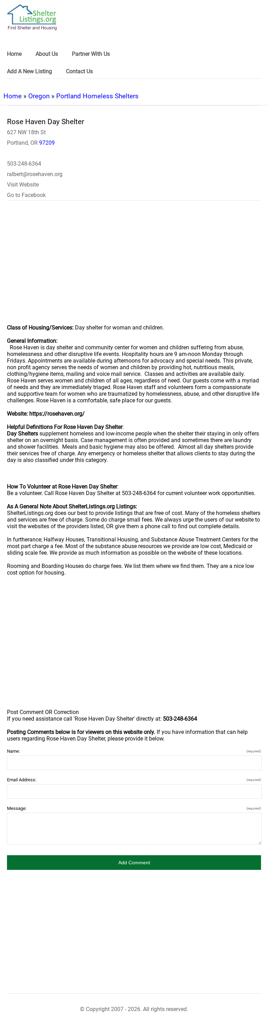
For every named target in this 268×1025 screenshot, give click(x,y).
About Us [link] (47, 54)
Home (12, 96)
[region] (134, 267)
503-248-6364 (24, 163)
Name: (134, 751)
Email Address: (134, 779)
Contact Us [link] (79, 71)
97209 (47, 142)
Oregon (39, 96)
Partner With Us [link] (91, 54)
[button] (134, 862)
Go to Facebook (26, 195)
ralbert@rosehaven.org (34, 174)
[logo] (32, 17)
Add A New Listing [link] (29, 71)
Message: (134, 808)
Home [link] (14, 54)
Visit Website (23, 184)
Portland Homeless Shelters (97, 96)
